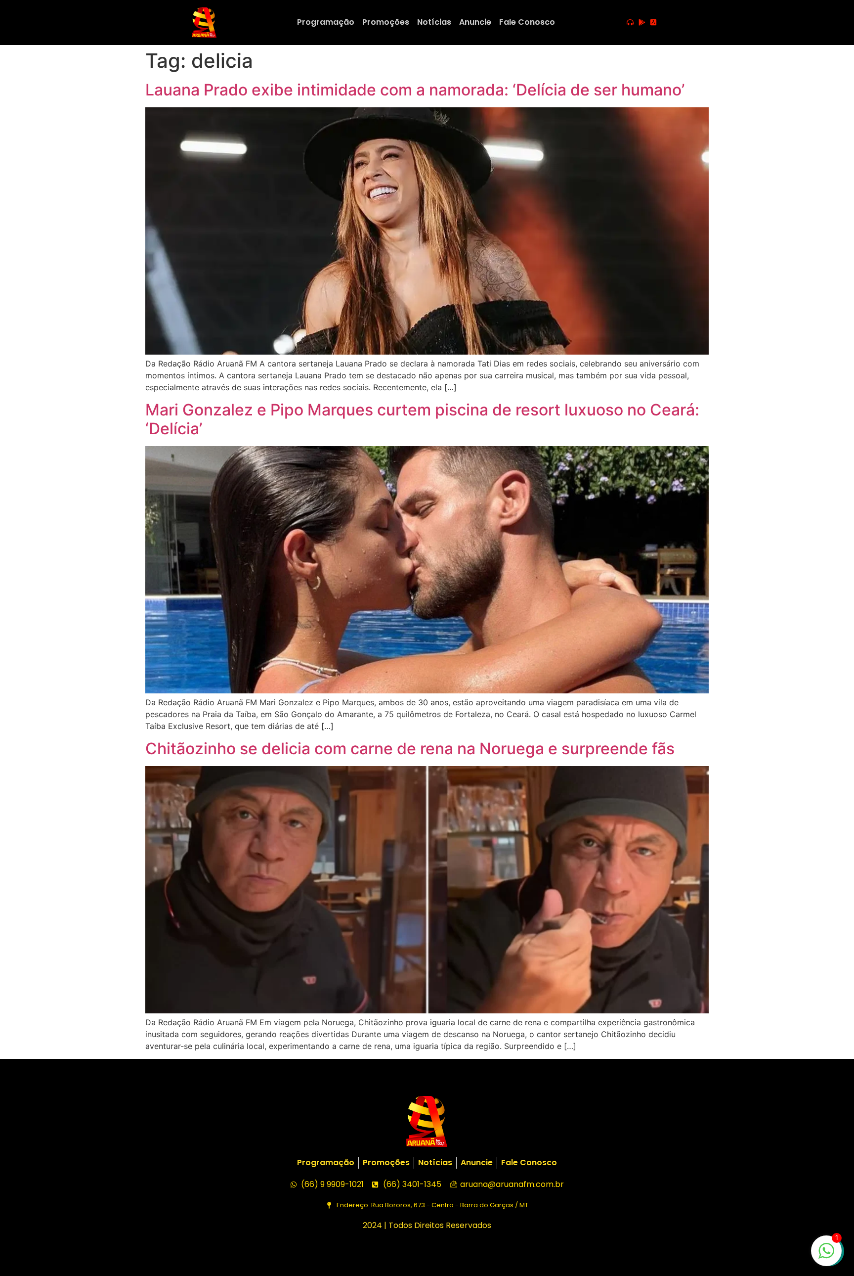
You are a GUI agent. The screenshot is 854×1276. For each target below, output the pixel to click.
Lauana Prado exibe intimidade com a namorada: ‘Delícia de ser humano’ (414, 89)
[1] (826, 1256)
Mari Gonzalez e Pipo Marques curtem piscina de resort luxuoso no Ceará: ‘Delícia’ (422, 419)
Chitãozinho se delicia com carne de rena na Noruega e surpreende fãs (410, 748)
